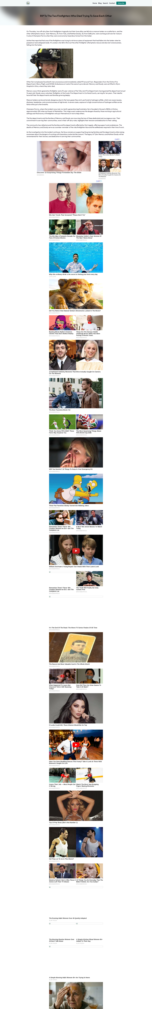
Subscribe (121, 3)
